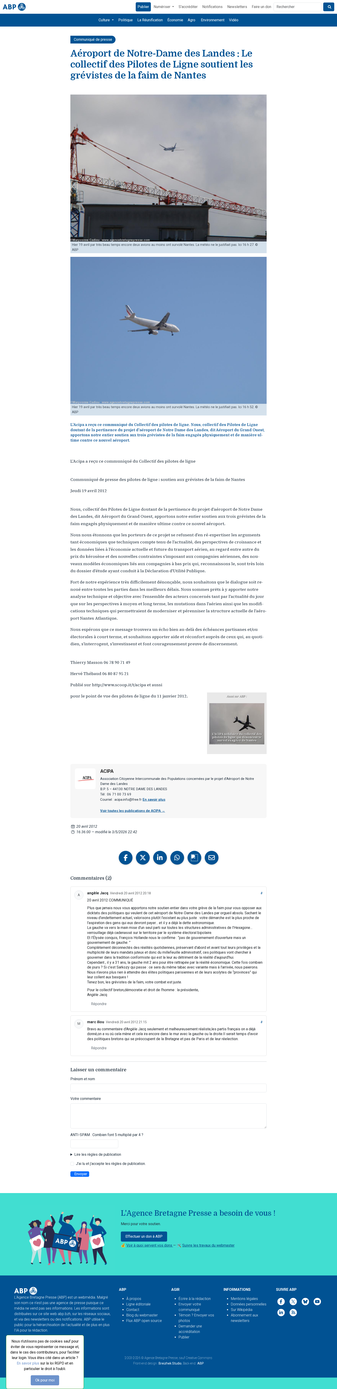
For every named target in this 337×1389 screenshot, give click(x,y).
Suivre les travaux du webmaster (208, 1245)
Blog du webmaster (142, 1315)
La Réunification (150, 20)
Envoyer (80, 1174)
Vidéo (233, 20)
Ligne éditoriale (138, 1304)
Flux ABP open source (144, 1320)
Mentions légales (244, 1299)
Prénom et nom (82, 1079)
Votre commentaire (85, 1098)
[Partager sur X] (143, 858)
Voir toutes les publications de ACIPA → (132, 811)
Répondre (99, 1004)
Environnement (212, 20)
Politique (125, 20)
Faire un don (261, 7)
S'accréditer (188, 7)
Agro (191, 20)
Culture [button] (105, 20)
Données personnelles (248, 1304)
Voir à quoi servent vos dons (149, 1245)
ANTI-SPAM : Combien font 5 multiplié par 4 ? (106, 1135)
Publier (143, 7)
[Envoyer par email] (211, 858)
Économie (175, 20)
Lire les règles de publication (97, 1154)
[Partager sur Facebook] (126, 858)
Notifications (212, 7)
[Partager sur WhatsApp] (177, 858)
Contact (132, 1310)
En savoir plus (28, 1363)
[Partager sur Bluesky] (194, 858)
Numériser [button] (162, 7)
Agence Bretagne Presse (161, 1358)
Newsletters (237, 7)
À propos (133, 1299)
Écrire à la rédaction (195, 1299)
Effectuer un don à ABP (144, 1236)
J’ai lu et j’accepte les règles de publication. (111, 1163)
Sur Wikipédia (241, 1310)
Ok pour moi (45, 1380)
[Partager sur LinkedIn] (160, 858)
